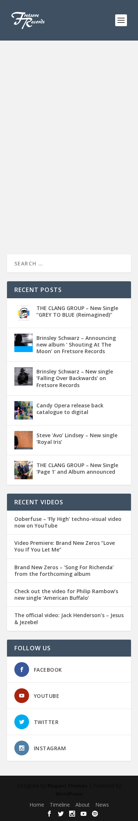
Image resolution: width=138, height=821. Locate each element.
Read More (34, 222)
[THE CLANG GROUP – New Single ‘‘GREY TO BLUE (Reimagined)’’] (23, 313)
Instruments (53, 167)
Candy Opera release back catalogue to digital (69, 408)
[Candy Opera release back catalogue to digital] (23, 410)
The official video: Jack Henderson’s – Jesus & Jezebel (69, 618)
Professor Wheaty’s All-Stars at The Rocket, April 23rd (65, 145)
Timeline (60, 804)
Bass (98, 160)
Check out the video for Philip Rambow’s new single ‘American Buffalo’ (66, 594)
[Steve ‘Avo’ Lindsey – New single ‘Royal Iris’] (23, 440)
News (102, 804)
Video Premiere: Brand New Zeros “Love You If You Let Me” (64, 546)
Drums (112, 160)
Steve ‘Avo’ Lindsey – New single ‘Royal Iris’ (76, 438)
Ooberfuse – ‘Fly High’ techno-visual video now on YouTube (67, 522)
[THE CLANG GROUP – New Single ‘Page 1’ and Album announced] (23, 470)
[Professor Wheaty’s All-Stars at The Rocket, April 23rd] (69, 92)
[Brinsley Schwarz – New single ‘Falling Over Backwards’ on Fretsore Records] (23, 376)
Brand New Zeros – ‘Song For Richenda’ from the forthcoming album (64, 570)
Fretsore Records (39, 160)
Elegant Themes (67, 785)
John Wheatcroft (84, 167)
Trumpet (53, 175)
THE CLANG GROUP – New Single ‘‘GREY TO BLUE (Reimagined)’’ (77, 311)
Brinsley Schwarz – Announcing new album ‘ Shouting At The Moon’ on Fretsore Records (76, 344)
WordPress (69, 793)
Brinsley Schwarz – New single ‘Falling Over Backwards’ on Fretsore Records (74, 378)
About (82, 804)
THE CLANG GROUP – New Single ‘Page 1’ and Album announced (77, 468)
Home (36, 804)
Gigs (19, 167)
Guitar (32, 167)
